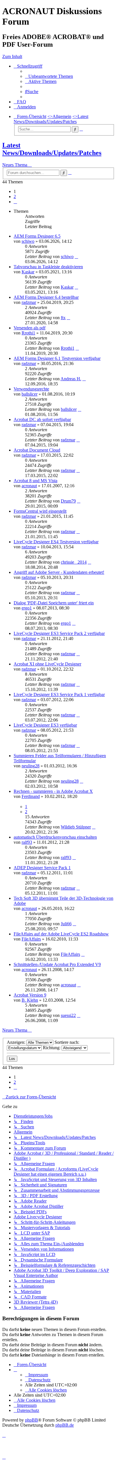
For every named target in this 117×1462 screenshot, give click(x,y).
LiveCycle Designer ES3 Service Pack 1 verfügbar (59, 694)
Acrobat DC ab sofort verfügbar (42, 419)
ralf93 (27, 842)
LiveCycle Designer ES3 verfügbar (45, 725)
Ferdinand (31, 796)
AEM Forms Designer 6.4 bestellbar (46, 297)
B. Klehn (30, 1000)
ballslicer (29, 394)
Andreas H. (70, 378)
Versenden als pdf (29, 327)
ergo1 (27, 608)
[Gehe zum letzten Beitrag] (76, 256)
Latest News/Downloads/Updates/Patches (51, 148)
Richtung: (52, 1047)
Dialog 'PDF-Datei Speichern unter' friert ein (54, 602)
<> (59, 116)
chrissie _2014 (74, 562)
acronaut (29, 485)
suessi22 (68, 1015)
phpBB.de (64, 1425)
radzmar (29, 302)
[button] (15, 201)
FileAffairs (31, 939)
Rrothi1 (28, 332)
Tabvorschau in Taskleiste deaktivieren (48, 266)
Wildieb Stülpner (76, 827)
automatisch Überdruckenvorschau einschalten (55, 837)
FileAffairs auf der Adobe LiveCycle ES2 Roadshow (61, 933)
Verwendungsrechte (31, 389)
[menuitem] (49, 76)
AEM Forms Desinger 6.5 (37, 236)
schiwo (28, 241)
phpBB (31, 1420)
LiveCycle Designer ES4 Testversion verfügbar (56, 541)
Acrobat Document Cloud (37, 450)
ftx (63, 317)
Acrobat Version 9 (30, 995)
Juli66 (66, 923)
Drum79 (68, 501)
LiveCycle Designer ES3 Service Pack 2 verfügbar (59, 633)
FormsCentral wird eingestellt (40, 511)
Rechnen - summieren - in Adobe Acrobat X (53, 791)
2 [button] (15, 196)
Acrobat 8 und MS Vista (35, 480)
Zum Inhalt (12, 56)
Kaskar (28, 271)
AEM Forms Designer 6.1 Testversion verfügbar (57, 358)
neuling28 (30, 765)
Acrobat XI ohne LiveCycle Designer (47, 664)
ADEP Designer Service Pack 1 (42, 867)
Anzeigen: (16, 1042)
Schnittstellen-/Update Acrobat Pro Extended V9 (57, 964)
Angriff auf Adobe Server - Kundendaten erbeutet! (59, 572)
